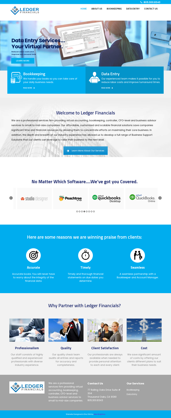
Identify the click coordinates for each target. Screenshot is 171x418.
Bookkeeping (114, 8)
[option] (31, 198)
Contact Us (151, 8)
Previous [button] (11, 198)
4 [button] (84, 211)
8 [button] (94, 211)
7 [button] (91, 211)
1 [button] (77, 211)
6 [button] (89, 211)
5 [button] (87, 211)
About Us (96, 8)
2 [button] (79, 211)
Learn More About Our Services (88, 150)
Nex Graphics (99, 414)
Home (84, 8)
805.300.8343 (152, 2)
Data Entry (133, 8)
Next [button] (160, 198)
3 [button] (82, 211)
